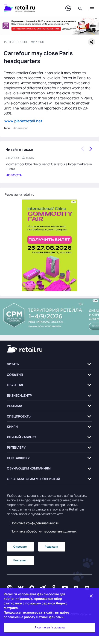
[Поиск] (80, 8)
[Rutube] (76, 587)
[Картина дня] (68, 8)
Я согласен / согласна (50, 627)
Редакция (51, 547)
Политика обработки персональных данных (43, 531)
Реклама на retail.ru (19, 194)
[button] (49, 364)
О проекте (20, 547)
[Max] (32, 587)
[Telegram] (43, 587)
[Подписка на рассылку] (9, 587)
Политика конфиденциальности (35, 523)
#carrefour (20, 128)
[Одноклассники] (54, 587)
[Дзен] (87, 587)
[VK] (20, 587)
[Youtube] (65, 587)
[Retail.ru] (30, 8)
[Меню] (91, 8)
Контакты (19, 560)
